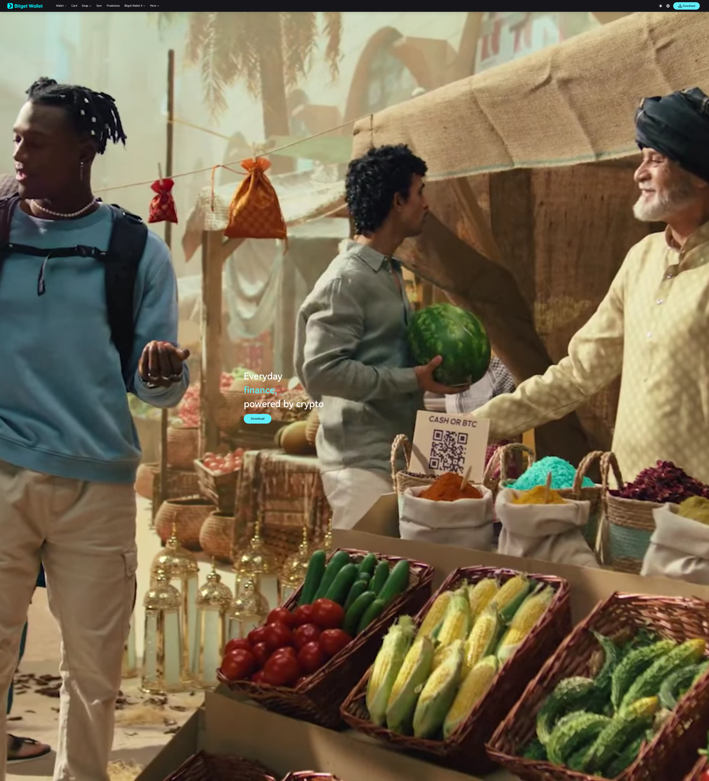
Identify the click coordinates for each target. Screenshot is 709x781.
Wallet (60, 5)
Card (74, 5)
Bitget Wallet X (133, 5)
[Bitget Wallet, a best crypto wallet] (29, 6)
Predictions (113, 5)
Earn (99, 5)
